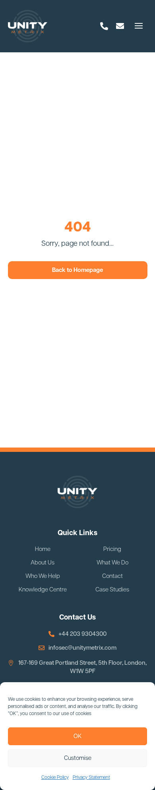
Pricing (112, 549)
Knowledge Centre (43, 590)
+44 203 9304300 (82, 634)
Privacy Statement (91, 777)
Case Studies (112, 590)
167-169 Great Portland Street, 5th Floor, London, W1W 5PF (82, 667)
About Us (42, 563)
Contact (112, 576)
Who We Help (42, 576)
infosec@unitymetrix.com (82, 648)
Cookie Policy (55, 777)
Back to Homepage (77, 270)
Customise (77, 758)
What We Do (112, 563)
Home (42, 549)
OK (77, 736)
